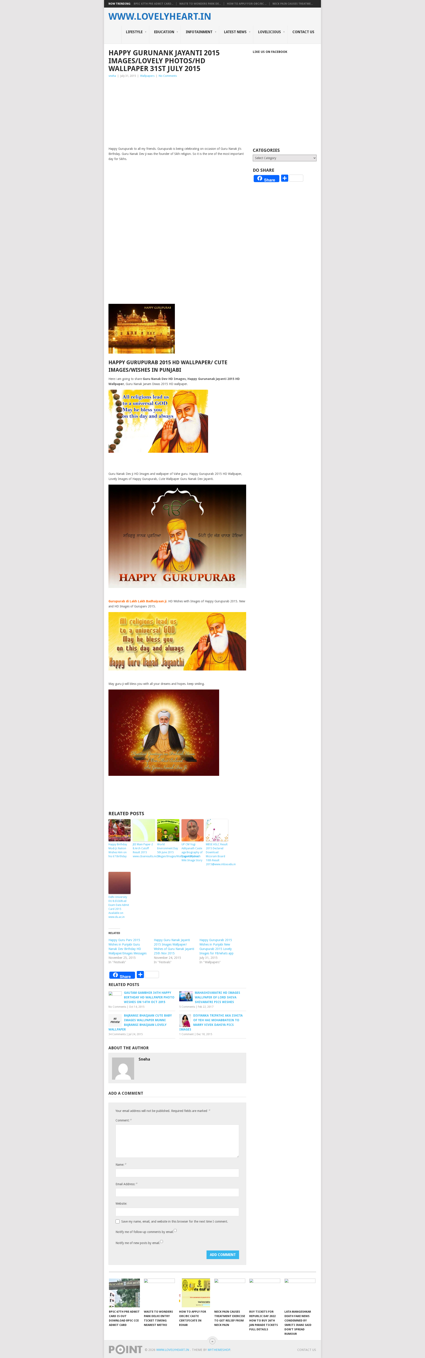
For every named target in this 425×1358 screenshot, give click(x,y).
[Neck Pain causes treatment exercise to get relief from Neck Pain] (229, 1293)
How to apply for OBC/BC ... (247, 3)
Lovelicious (269, 32)
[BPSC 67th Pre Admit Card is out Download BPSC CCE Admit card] (124, 1293)
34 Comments (117, 1034)
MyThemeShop (219, 1350)
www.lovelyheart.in (159, 16)
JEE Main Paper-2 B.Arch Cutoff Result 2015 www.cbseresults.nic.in (144, 850)
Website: (121, 1203)
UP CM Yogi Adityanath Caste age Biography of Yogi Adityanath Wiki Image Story (192, 852)
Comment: (123, 1120)
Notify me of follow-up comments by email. (145, 1232)
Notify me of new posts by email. (138, 1243)
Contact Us (303, 32)
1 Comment (186, 1034)
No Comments (168, 75)
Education (164, 32)
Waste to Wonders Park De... (200, 3)
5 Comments (187, 1006)
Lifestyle (134, 32)
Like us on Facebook (270, 52)
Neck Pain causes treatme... (292, 3)
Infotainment (199, 32)
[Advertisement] (177, 112)
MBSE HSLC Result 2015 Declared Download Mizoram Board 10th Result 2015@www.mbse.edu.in (217, 854)
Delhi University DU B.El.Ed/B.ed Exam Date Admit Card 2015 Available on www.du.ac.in (118, 907)
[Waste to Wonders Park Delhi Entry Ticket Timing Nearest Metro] (159, 1293)
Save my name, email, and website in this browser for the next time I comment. (174, 1221)
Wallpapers (147, 75)
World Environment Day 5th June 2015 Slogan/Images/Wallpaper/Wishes (168, 850)
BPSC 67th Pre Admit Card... (153, 3)
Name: (121, 1164)
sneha (112, 75)
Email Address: (126, 1184)
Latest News (235, 32)
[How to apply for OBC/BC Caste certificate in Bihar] (194, 1293)
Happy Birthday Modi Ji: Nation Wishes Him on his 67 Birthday (117, 850)
